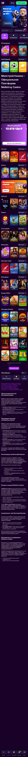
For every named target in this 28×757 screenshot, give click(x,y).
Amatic (24, 378)
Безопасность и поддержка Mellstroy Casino (12, 389)
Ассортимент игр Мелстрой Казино (10, 388)
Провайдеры (18, 30)
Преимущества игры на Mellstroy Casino (11, 384)
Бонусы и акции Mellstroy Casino (9, 387)
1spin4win (16, 378)
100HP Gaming (6, 378)
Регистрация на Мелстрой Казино (9, 386)
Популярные (13, 37)
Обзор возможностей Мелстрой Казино (11, 383)
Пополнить (14, 755)
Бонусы (19, 753)
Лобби (5, 37)
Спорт (24, 755)
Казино (8, 755)
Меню (3, 755)
